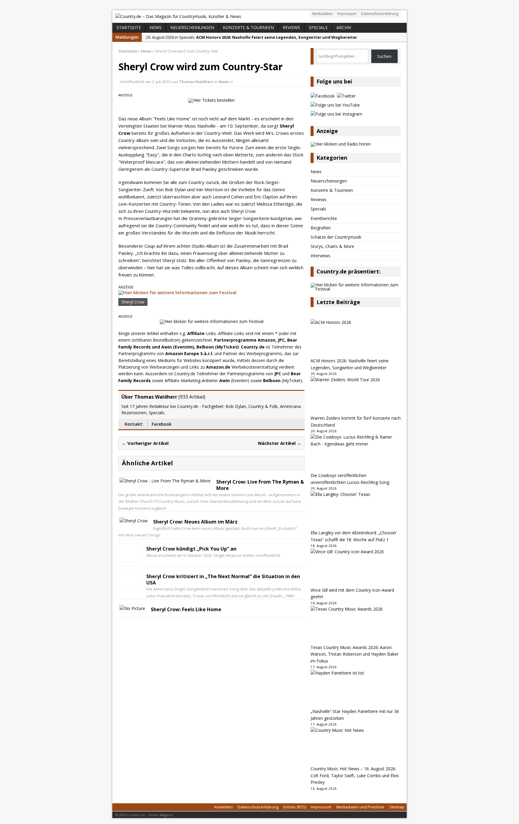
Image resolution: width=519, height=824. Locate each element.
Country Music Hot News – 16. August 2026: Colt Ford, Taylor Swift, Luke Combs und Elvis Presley (355, 775)
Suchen (384, 56)
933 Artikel (192, 397)
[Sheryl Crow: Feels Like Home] (132, 608)
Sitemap (396, 807)
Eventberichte (324, 218)
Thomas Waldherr (196, 81)
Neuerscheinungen (192, 27)
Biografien (321, 228)
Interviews (320, 255)
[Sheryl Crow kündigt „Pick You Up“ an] (130, 557)
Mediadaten (322, 13)
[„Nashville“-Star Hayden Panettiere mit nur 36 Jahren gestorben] (356, 689)
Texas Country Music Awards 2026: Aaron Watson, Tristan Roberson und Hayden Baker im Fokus (355, 654)
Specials (318, 27)
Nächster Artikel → (279, 443)
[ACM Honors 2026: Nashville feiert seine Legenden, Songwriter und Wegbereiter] (356, 338)
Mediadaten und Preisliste (360, 807)
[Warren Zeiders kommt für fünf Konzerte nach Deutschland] (356, 395)
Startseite (129, 27)
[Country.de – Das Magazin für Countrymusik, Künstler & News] (259, 16)
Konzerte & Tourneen (248, 27)
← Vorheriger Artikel (145, 443)
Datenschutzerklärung (379, 13)
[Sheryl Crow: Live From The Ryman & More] (165, 481)
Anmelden (223, 807)
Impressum (347, 13)
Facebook (161, 424)
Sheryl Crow (132, 302)
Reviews (291, 27)
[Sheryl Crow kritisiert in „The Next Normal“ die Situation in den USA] (130, 584)
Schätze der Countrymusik (336, 237)
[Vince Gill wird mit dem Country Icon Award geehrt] (356, 567)
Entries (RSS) (294, 807)
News (156, 27)
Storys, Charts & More (332, 246)
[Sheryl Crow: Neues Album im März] (133, 521)
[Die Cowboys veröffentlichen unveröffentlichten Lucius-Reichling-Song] (356, 453)
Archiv (343, 27)
